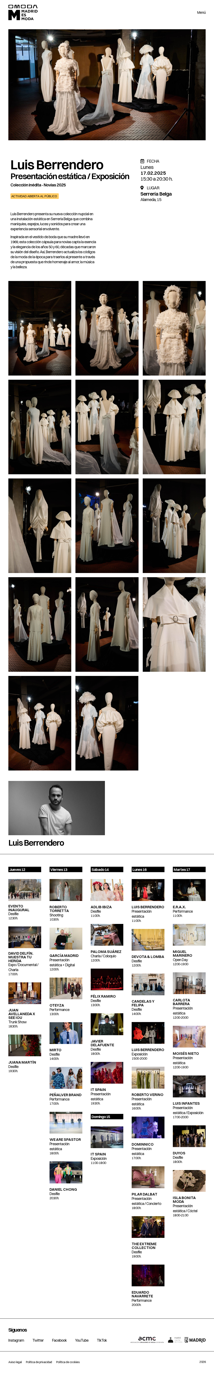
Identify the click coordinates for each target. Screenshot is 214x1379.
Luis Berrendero (56, 164)
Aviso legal (15, 1362)
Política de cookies (68, 1362)
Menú (201, 12)
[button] (34, 196)
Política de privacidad (39, 1362)
